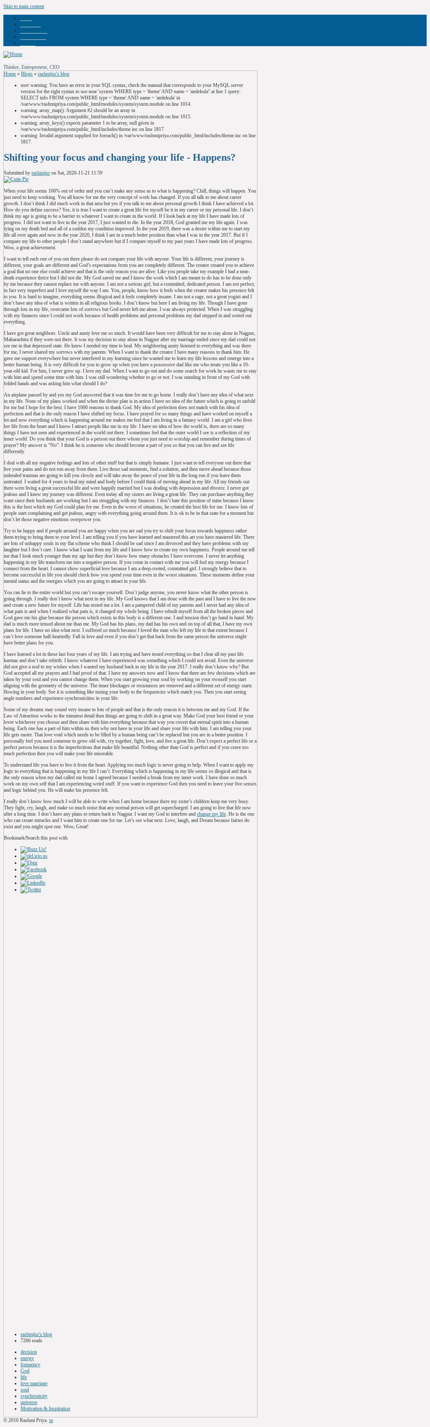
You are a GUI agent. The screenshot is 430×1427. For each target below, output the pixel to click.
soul (25, 1390)
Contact (27, 43)
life (24, 1377)
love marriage (34, 1383)
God (25, 1371)
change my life (211, 814)
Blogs (27, 74)
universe (29, 1402)
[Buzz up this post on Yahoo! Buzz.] (34, 849)
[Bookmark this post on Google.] (31, 876)
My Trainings (33, 30)
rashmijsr (40, 173)
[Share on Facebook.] (34, 869)
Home (26, 18)
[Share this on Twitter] (31, 890)
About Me (30, 24)
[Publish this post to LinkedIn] (33, 883)
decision (29, 1352)
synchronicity (34, 1396)
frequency (30, 1364)
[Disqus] (130, 1003)
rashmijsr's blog (53, 74)
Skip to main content (23, 6)
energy (27, 1358)
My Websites (33, 36)
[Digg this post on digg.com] (29, 863)
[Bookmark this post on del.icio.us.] (34, 856)
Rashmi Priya (16, 61)
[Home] (12, 54)
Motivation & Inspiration (45, 1408)
